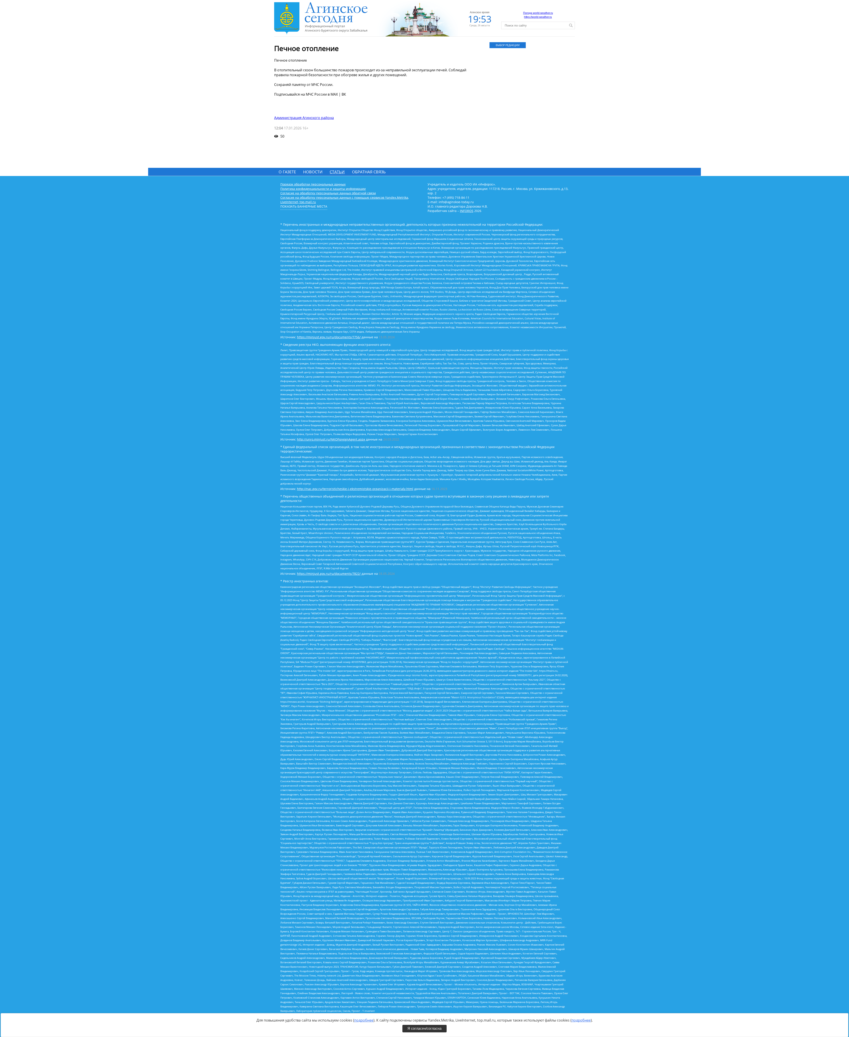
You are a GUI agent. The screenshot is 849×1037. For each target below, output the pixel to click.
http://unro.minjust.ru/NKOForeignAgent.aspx (331, 439)
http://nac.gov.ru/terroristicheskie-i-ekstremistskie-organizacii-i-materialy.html (355, 489)
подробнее (363, 1020)
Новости (313, 171)
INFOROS (466, 211)
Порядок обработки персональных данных (313, 184)
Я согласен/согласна (424, 1028)
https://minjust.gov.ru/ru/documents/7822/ (329, 573)
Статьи (337, 171)
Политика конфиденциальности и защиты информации (323, 189)
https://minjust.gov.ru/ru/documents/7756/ (329, 337)
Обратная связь (369, 171)
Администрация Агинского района (304, 117)
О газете (287, 171)
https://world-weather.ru (538, 17)
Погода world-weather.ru (538, 13)
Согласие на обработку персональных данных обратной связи (328, 193)
